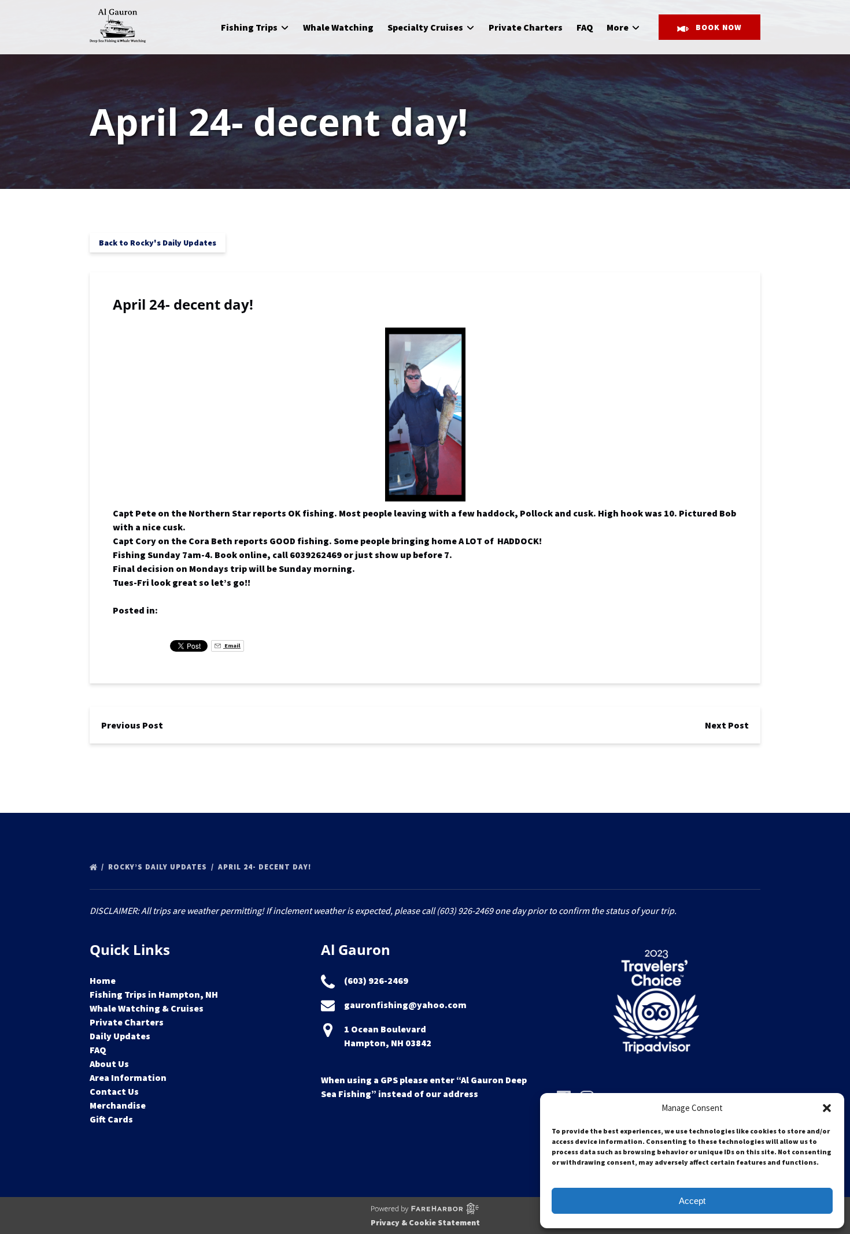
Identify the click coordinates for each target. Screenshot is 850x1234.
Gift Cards (111, 1119)
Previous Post (132, 725)
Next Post (727, 725)
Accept (692, 1201)
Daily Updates (120, 1036)
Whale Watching (338, 27)
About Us (109, 1063)
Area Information (128, 1077)
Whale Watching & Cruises (147, 1008)
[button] (827, 1108)
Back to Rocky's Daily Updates (157, 242)
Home (103, 980)
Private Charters (526, 27)
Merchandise (118, 1105)
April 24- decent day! (266, 867)
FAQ (584, 27)
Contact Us (114, 1091)
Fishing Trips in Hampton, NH (154, 994)
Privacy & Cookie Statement (425, 1222)
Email (232, 645)
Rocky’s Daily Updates (158, 867)
